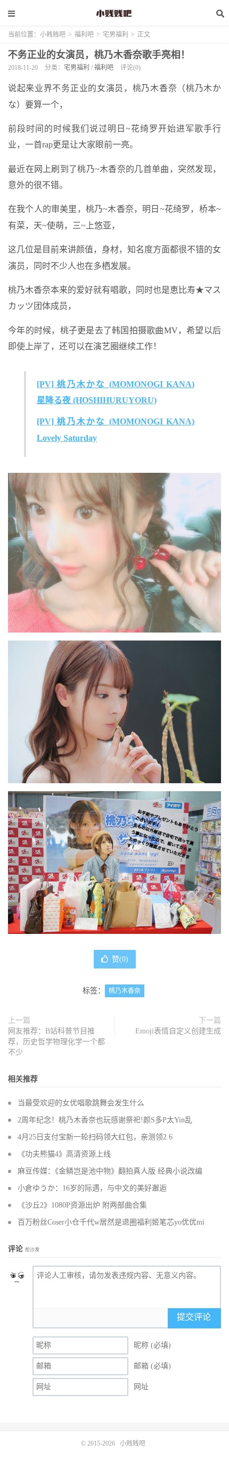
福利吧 (84, 34)
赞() (120, 959)
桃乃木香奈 (125, 991)
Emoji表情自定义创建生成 (178, 1031)
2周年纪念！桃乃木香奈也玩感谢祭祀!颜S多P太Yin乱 (105, 1120)
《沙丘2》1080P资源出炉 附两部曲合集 (82, 1205)
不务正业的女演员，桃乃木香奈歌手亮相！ (99, 55)
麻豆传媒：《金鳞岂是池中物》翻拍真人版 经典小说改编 (110, 1171)
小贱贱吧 (114, 13)
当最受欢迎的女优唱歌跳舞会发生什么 (81, 1103)
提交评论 (194, 1317)
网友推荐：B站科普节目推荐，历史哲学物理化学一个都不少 (56, 1041)
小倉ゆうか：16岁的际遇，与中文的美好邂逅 (92, 1188)
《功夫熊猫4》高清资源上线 (64, 1154)
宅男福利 (115, 34)
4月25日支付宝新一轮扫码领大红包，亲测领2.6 (95, 1137)
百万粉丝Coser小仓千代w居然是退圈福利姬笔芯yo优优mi (111, 1222)
